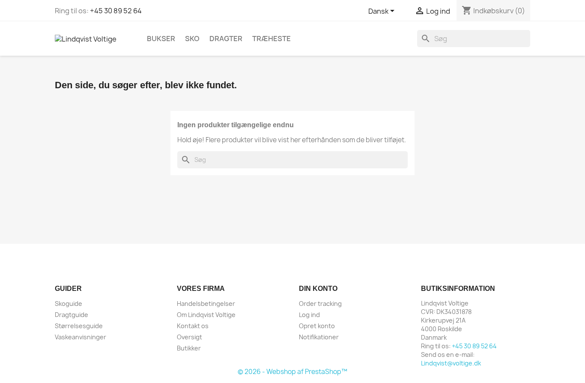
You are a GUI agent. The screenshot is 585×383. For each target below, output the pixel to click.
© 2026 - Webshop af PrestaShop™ (292, 371)
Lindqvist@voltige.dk (451, 363)
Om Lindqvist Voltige (206, 315)
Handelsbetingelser (206, 303)
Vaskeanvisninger (80, 337)
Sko (192, 38)
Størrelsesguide (79, 326)
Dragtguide (71, 315)
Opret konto (317, 326)
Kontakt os (193, 326)
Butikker (189, 348)
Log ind (309, 315)
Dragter (225, 38)
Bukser (161, 38)
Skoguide (68, 303)
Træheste (271, 38)
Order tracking (320, 303)
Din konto (318, 288)
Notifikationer (319, 337)
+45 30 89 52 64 (116, 10)
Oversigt (189, 337)
